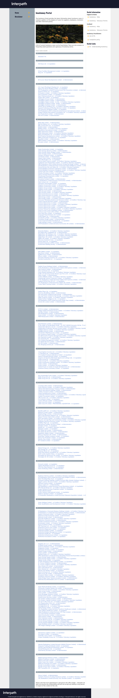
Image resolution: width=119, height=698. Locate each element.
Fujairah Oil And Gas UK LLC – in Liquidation (51, 281)
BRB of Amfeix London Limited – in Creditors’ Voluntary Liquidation (57, 140)
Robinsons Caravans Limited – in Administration (52, 520)
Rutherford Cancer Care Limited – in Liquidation (52, 527)
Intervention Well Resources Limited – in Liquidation (53, 332)
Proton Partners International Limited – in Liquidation (53, 492)
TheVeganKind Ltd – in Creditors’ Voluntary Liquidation (54, 606)
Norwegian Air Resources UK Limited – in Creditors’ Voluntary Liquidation (59, 455)
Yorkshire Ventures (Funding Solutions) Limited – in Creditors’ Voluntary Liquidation (62, 677)
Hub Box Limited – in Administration (48, 312)
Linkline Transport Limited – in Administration (51, 391)
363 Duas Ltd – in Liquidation (46, 64)
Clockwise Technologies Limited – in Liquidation (52, 183)
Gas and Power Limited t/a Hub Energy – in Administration (55, 294)
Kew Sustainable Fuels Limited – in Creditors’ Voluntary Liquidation (57, 375)
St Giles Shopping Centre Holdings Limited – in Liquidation (55, 561)
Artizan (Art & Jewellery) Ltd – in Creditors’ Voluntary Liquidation (57, 106)
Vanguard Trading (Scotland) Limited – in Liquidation (53, 646)
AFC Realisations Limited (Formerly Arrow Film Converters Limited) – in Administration (63, 90)
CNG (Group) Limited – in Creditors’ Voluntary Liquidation (55, 192)
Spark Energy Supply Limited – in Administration (52, 557)
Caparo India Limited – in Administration (50, 158)
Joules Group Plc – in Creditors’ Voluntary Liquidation (53, 361)
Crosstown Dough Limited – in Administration (51, 219)
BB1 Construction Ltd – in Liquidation (49, 125)
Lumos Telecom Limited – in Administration (50, 400)
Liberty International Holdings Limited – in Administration (54, 390)
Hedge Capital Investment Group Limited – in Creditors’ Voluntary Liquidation (60, 310)
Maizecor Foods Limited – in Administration (50, 412)
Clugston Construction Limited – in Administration (52, 185)
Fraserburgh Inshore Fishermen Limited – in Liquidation (54, 278)
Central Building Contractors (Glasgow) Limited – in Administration (57, 168)
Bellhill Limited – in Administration (48, 127)
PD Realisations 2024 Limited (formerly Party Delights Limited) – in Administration (62, 477)
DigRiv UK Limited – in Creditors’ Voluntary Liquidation (54, 238)
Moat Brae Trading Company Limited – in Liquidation (53, 436)
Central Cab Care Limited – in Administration (51, 171)
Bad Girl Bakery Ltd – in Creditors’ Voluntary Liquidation (54, 124)
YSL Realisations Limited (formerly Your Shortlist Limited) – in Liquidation (59, 678)
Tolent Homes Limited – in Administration (50, 616)
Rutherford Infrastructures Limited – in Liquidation (52, 535)
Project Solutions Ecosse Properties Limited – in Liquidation (55, 489)
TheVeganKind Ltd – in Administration (49, 604)
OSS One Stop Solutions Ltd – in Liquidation (51, 467)
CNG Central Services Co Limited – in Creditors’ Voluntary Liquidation (58, 195)
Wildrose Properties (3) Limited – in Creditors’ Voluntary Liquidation (57, 663)
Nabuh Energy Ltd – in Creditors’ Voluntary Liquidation (54, 448)
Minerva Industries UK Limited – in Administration (52, 434)
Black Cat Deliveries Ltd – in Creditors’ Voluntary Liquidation (55, 134)
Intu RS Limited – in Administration (48, 343)
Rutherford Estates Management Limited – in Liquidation (54, 532)
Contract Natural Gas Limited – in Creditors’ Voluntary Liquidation (57, 207)
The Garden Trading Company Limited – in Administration (55, 598)
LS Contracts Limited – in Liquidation (49, 399)
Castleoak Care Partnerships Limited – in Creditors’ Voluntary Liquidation (59, 162)
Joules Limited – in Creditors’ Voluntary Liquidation (53, 365)
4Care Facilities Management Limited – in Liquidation (53, 71)
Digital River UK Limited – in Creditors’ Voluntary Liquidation (55, 237)
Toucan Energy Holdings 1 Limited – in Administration (53, 621)
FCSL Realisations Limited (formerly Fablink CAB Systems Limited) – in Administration (63, 268)
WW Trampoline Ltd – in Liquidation (48, 668)
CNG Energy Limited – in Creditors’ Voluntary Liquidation (54, 198)
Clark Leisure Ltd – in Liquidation (47, 182)
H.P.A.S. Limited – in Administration (48, 309)
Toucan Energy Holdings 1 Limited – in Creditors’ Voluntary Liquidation (58, 622)
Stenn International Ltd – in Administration (50, 567)
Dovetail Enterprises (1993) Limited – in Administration (54, 243)
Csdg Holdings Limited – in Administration (50, 222)
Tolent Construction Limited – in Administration (51, 615)
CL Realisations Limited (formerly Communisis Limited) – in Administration (59, 180)
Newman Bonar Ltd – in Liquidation (48, 451)
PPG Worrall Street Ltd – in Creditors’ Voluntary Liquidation (55, 487)
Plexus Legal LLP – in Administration (49, 484)
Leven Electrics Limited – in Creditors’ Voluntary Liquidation (55, 387)
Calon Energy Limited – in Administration (50, 153)
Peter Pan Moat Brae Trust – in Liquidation (50, 479)
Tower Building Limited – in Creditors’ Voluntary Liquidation (55, 624)
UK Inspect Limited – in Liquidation (48, 634)
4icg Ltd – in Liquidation (45, 72)
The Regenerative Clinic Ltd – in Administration (52, 603)
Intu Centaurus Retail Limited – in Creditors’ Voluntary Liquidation (57, 334)
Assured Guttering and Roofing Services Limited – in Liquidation (57, 108)
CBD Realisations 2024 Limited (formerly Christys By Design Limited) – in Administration (64, 164)
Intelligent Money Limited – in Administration (51, 331)
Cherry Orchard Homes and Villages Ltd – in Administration (55, 174)
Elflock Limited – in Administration (48, 256)
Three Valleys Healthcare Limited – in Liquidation (52, 610)
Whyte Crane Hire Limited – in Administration (51, 660)
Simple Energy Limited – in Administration (50, 551)
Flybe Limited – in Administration (47, 275)
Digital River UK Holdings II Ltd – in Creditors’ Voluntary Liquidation (57, 235)
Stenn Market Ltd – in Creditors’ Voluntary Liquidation (53, 569)
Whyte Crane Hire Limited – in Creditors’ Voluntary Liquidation (56, 662)
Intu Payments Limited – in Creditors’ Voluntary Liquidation (55, 337)
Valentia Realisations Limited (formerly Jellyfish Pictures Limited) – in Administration (62, 644)
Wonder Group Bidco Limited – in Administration (52, 665)
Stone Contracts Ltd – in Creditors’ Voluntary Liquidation (54, 572)
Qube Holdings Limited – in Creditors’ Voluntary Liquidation (55, 502)
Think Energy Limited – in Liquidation (49, 607)
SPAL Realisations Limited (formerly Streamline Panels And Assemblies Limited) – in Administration (67, 555)
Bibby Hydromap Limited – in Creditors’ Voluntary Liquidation (56, 133)
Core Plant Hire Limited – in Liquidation (49, 213)
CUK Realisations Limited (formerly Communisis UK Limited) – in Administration (61, 223)
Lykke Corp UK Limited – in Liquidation (49, 402)
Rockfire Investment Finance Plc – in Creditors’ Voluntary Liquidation (58, 521)
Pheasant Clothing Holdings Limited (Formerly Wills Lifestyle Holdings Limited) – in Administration (66, 480)
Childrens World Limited (45, 177)
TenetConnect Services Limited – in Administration (52, 597)
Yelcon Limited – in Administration (48, 675)
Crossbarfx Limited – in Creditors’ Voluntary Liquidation (54, 217)
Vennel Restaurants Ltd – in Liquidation (49, 649)
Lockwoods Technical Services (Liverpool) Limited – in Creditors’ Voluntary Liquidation (63, 394)
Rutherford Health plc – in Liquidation (49, 533)
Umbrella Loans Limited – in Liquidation (49, 635)
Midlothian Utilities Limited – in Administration (51, 433)
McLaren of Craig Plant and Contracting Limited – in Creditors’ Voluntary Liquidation (62, 420)
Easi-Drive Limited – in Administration (49, 253)
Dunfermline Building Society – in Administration (52, 244)
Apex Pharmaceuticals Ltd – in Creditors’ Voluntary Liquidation (56, 96)
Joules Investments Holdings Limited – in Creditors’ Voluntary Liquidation (59, 362)
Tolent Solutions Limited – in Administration (50, 618)
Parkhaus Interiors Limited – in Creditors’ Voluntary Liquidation (56, 476)
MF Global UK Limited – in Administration (50, 430)
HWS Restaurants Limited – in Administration (51, 316)
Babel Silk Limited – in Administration (49, 122)
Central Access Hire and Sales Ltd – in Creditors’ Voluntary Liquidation (58, 167)
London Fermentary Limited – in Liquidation (51, 396)
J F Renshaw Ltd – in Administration (48, 353)
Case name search (42, 50)
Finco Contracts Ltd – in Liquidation (48, 270)
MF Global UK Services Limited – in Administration (53, 431)
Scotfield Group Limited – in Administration (50, 545)
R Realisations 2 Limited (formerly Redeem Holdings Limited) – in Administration (61, 512)
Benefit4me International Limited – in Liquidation (52, 130)
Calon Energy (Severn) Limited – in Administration (52, 150)
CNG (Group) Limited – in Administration (50, 191)
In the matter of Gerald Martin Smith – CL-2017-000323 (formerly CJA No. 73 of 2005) (63, 325)
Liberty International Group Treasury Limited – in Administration (56, 388)
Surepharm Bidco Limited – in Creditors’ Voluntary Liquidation (56, 575)
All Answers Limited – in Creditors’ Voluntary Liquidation (54, 93)
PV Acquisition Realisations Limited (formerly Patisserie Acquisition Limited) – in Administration (65, 495)
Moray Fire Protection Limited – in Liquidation (51, 437)
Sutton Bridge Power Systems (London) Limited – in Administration (57, 578)
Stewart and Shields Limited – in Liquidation (51, 570)
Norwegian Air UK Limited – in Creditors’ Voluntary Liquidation (56, 457)
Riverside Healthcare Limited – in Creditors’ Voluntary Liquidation (57, 518)
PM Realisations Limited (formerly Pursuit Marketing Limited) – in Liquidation (60, 486)
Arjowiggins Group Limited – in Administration (51, 99)
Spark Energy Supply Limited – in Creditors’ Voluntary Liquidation (57, 558)
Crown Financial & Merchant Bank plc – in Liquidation (53, 220)
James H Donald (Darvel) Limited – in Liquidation (52, 356)
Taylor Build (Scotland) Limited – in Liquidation (51, 586)
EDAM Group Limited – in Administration (50, 254)
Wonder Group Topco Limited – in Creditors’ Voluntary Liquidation (57, 666)
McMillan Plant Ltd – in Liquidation (48, 423)
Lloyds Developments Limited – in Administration (52, 393)
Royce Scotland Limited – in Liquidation (49, 524)
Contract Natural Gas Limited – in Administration (52, 206)
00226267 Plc (42, 56)
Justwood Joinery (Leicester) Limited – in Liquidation (53, 368)
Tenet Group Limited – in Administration (49, 591)
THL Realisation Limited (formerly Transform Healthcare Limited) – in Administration (62, 609)
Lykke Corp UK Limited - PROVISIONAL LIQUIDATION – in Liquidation (58, 403)
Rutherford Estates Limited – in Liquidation (50, 530)
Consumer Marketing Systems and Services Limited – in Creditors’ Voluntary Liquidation (64, 200)
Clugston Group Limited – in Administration (50, 188)
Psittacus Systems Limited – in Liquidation (50, 493)
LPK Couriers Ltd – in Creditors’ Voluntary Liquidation (53, 397)
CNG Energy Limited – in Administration (49, 197)
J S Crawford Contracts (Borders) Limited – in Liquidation (55, 355)
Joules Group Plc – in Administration (48, 359)
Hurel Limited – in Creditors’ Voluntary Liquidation (52, 315)
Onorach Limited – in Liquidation (47, 464)
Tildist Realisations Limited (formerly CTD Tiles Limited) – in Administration (60, 612)
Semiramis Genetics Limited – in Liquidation (51, 549)
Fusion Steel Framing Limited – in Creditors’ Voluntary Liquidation (57, 284)
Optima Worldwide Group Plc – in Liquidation (51, 465)
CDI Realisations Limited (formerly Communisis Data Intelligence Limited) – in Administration (65, 165)
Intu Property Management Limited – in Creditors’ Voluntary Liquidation (59, 340)
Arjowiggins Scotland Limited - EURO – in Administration (54, 103)
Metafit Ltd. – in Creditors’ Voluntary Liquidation (52, 427)
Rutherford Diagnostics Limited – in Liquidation (52, 529)
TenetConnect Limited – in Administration (50, 595)
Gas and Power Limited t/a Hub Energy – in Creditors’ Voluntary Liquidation (60, 296)
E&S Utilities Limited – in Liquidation (48, 251)
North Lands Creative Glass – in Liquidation (51, 454)
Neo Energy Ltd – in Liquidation (47, 449)
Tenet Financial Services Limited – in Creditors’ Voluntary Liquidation (58, 589)
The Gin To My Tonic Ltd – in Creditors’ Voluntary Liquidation (56, 601)
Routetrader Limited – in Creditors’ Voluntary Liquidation (54, 523)
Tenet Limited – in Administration (47, 592)
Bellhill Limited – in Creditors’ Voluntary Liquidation (53, 128)
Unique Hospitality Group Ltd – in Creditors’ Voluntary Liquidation (57, 637)
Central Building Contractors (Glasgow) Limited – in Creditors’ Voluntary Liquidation (62, 170)
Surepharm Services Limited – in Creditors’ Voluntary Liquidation (57, 576)
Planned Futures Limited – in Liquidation (50, 483)
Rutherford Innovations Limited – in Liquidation (52, 536)
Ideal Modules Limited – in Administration (50, 324)
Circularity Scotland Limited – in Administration (51, 179)
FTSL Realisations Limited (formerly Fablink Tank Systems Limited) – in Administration (63, 279)
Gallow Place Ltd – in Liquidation (47, 291)
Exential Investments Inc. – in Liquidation (50, 259)
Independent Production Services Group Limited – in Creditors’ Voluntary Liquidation (62, 328)
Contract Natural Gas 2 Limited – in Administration (52, 203)
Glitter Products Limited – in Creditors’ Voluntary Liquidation (55, 297)
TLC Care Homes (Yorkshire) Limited (49, 613)
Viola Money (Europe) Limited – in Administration (52, 650)
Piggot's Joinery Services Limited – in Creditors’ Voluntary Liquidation (58, 482)
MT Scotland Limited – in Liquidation (49, 440)
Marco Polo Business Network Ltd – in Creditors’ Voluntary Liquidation (58, 415)
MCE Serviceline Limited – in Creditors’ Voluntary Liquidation (56, 418)
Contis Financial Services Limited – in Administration (53, 201)
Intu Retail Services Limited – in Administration (51, 341)
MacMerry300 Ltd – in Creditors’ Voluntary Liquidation (54, 411)
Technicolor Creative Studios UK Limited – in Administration (55, 588)
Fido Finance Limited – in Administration (50, 269)
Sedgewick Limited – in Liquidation (48, 548)
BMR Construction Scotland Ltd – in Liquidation (52, 137)
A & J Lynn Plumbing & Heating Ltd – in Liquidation (53, 87)
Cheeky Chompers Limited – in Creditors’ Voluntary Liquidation (56, 173)
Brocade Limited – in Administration (48, 142)
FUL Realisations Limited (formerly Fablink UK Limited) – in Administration (59, 282)
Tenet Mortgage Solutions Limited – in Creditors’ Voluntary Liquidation (58, 594)
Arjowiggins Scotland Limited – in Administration (52, 105)
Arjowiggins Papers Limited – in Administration (51, 100)
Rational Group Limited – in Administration (50, 517)
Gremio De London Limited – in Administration (51, 302)
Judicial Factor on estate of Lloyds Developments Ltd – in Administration (59, 367)
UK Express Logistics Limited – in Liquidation (51, 632)
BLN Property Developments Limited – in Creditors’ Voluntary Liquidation (59, 136)
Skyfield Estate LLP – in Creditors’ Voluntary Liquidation (54, 554)
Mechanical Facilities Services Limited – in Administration (54, 424)
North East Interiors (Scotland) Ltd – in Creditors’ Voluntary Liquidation (58, 452)
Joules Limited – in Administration (48, 364)
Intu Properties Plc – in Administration (49, 338)
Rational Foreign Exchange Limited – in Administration (54, 515)
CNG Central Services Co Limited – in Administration (53, 194)
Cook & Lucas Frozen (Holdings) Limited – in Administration (55, 210)
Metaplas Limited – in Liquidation (47, 428)
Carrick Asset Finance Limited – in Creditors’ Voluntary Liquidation (57, 161)
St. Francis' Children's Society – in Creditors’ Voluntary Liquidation (57, 564)
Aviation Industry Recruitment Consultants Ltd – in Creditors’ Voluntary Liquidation (62, 112)
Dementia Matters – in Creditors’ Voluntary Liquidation (54, 231)
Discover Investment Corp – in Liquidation (50, 240)
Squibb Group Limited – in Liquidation (49, 560)
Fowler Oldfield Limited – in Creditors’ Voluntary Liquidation (55, 276)
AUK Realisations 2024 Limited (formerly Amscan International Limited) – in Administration (64, 111)
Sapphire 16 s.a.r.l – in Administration (49, 543)
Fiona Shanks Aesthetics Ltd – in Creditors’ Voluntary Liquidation (57, 272)
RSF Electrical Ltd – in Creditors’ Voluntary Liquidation (54, 526)
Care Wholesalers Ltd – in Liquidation (49, 159)
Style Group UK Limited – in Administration (50, 573)
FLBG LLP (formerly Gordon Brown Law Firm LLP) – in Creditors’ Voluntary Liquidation (63, 273)
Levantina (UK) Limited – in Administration (50, 385)
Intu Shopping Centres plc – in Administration (51, 344)
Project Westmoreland (44, 490)
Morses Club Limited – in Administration (49, 439)
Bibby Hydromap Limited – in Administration (51, 131)
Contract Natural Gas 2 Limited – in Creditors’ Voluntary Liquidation (57, 204)
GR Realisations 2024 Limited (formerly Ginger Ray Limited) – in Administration (61, 300)
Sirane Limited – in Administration (48, 552)
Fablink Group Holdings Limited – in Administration (53, 266)
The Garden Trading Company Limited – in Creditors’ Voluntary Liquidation (60, 600)
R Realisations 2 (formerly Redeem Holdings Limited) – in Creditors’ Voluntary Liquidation (64, 511)
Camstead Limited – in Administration (49, 156)
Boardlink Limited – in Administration (48, 139)
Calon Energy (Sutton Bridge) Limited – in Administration (54, 152)
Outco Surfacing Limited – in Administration (50, 468)
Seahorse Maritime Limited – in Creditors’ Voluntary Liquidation (56, 546)
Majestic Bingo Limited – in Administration (50, 414)
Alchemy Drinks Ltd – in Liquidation (48, 91)
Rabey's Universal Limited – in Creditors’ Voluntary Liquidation (56, 514)
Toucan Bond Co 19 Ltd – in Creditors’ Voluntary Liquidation (55, 619)
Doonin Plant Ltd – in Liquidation (47, 241)
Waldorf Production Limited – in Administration (51, 659)
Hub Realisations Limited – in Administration (51, 313)
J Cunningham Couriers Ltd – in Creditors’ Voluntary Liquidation (56, 352)
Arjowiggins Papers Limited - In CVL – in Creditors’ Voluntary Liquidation (59, 102)
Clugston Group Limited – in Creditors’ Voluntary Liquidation (55, 189)
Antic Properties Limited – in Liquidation (49, 94)
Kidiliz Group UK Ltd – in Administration (49, 377)
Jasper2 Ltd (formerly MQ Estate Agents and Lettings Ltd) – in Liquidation (59, 358)
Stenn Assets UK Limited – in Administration (51, 566)
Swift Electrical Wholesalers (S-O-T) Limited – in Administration (56, 579)
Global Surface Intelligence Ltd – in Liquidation (51, 299)
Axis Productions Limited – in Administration (51, 114)
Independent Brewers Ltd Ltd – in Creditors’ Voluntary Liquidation (57, 327)
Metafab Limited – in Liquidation (47, 426)
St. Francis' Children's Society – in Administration (52, 563)
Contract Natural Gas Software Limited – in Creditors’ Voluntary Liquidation (60, 209)
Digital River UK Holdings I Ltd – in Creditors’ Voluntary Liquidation (57, 234)
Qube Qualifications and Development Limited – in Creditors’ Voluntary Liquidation (62, 504)
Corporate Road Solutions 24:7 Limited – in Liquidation (54, 214)
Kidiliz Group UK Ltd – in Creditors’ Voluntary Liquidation (54, 378)
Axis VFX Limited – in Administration (48, 115)
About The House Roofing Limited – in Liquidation (52, 88)
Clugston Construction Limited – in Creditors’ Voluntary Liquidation (57, 186)
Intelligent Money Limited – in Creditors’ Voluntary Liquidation (56, 329)
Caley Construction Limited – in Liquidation (50, 149)
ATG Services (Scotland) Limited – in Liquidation (52, 109)
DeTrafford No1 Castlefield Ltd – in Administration (52, 232)
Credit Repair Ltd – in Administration (48, 216)
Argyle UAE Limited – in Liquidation (48, 97)
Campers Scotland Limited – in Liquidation (50, 155)
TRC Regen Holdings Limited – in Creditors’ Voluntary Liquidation (57, 625)
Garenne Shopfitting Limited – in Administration (52, 293)
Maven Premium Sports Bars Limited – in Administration (54, 417)
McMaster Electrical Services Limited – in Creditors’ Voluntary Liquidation (59, 421)
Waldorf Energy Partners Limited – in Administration (53, 657)
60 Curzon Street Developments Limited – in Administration (55, 80)
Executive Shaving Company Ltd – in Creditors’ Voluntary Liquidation (58, 257)
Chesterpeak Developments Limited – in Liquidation (53, 176)
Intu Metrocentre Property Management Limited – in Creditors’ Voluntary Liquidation (62, 335)
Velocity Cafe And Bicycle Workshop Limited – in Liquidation (55, 647)
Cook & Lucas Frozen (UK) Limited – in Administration (54, 212)
